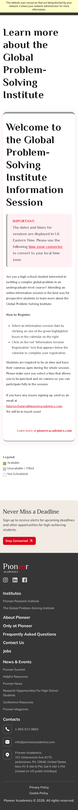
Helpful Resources (15, 676)
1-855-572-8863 (26, 729)
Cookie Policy (38, 793)
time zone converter (46, 247)
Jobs (7, 650)
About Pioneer (16, 617)
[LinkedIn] (15, 580)
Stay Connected (16, 541)
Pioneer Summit (14, 669)
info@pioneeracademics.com (35, 742)
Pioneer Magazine (15, 709)
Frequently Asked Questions (29, 634)
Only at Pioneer (17, 625)
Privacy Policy (39, 787)
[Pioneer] (39, 568)
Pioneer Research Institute (21, 601)
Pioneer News (12, 683)
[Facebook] (24, 580)
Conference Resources (18, 702)
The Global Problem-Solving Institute (28, 608)
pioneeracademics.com (54, 431)
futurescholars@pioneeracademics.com (34, 406)
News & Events (17, 661)
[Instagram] (5, 580)
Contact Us (13, 642)
